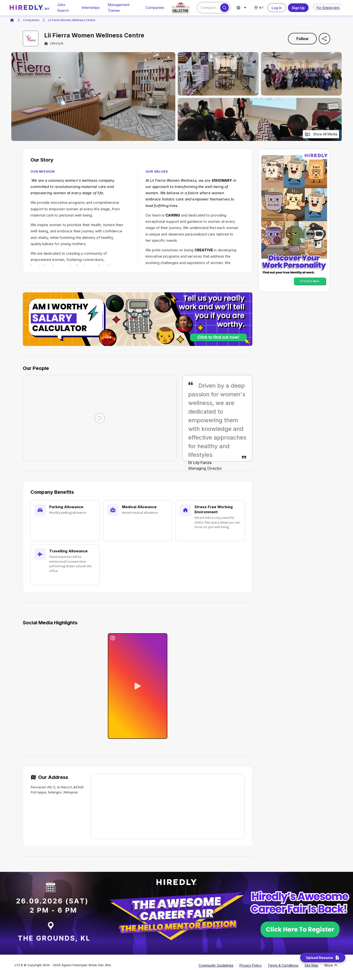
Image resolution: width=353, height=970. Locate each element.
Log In (277, 8)
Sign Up (298, 8)
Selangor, (55, 792)
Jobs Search (63, 7)
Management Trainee (118, 7)
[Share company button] (324, 38)
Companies (155, 7)
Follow (302, 38)
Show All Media (325, 134)
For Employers (328, 8)
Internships (91, 7)
